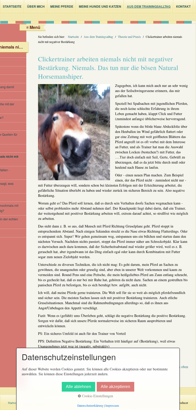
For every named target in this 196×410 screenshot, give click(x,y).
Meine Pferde (61, 6)
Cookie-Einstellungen (97, 395)
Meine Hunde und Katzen (100, 6)
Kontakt (183, 6)
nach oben (181, 366)
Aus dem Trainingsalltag (148, 6)
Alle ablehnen (78, 386)
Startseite (12, 6)
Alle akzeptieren (115, 386)
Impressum (112, 405)
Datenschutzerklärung (90, 405)
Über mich (36, 6)
